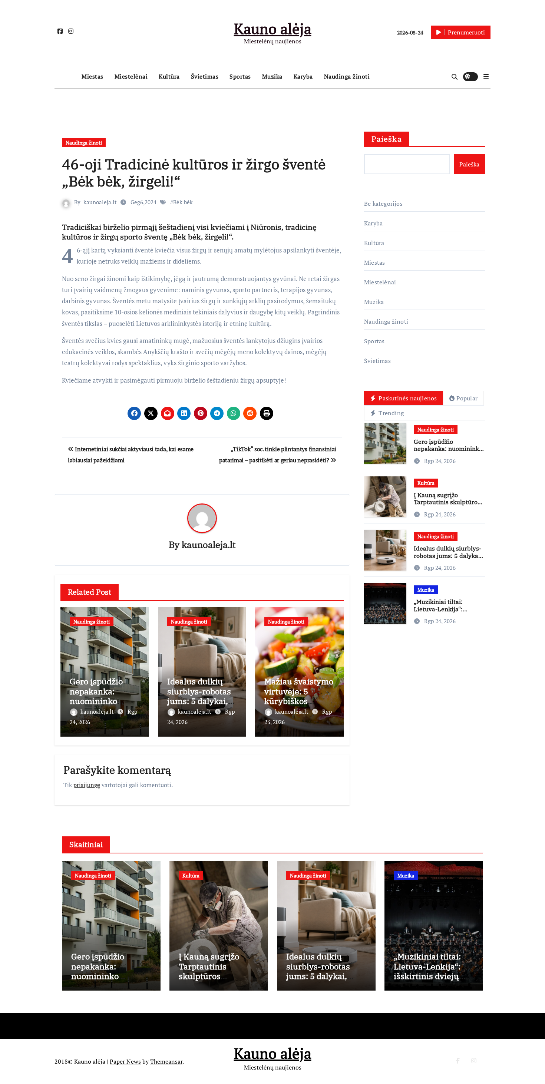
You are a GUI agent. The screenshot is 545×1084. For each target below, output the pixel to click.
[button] (486, 76)
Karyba (303, 76)
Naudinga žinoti (347, 76)
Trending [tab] (390, 413)
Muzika (272, 76)
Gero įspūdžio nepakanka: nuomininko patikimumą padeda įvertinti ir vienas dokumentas (109, 981)
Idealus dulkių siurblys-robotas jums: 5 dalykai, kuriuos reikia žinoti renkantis (199, 701)
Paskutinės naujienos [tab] (407, 398)
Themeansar (166, 1061)
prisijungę (86, 785)
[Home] (66, 76)
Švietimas (205, 76)
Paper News (125, 1061)
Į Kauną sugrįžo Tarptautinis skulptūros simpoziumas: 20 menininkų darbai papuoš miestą (213, 981)
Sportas (240, 76)
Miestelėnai (131, 76)
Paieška (386, 139)
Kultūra (169, 76)
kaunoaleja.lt (100, 202)
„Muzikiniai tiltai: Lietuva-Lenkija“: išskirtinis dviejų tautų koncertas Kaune (446, 612)
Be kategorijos (383, 203)
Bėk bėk (183, 202)
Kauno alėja (272, 28)
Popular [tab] (467, 398)
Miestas (92, 76)
